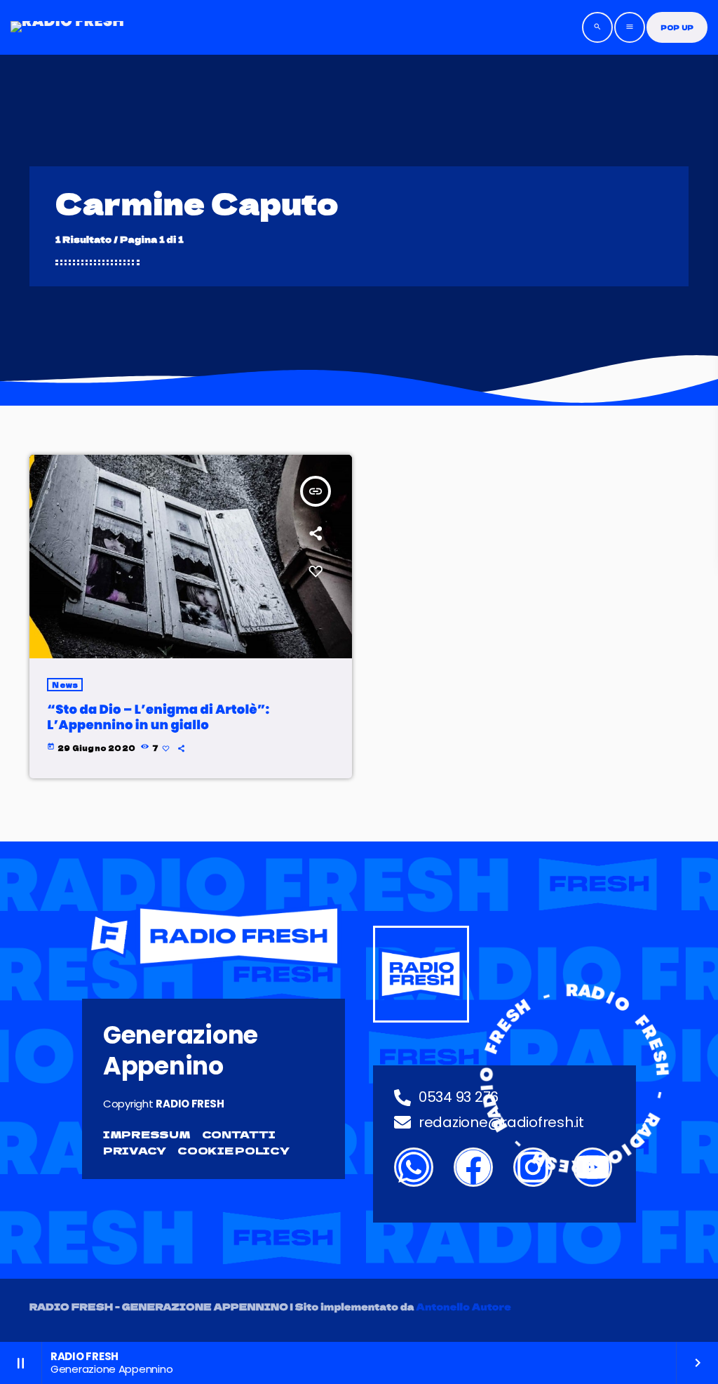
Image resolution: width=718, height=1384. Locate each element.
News (65, 684)
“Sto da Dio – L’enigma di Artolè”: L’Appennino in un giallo (158, 717)
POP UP (677, 27)
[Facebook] (473, 1167)
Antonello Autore (463, 1306)
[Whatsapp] (413, 1167)
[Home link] (67, 27)
